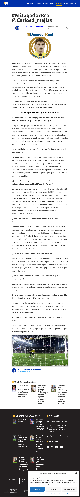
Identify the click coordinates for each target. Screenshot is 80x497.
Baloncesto (38, 3)
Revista (72, 3)
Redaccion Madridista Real (34, 28)
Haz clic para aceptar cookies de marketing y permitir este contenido (40, 351)
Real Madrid (30, 3)
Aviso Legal (65, 493)
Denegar (53, 489)
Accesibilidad (13, 479)
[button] (76, 473)
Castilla (52, 3)
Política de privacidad (55, 493)
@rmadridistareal (24, 372)
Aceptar (37, 489)
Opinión (66, 3)
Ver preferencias (69, 489)
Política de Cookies (44, 493)
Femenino (45, 3)
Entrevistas (59, 3)
